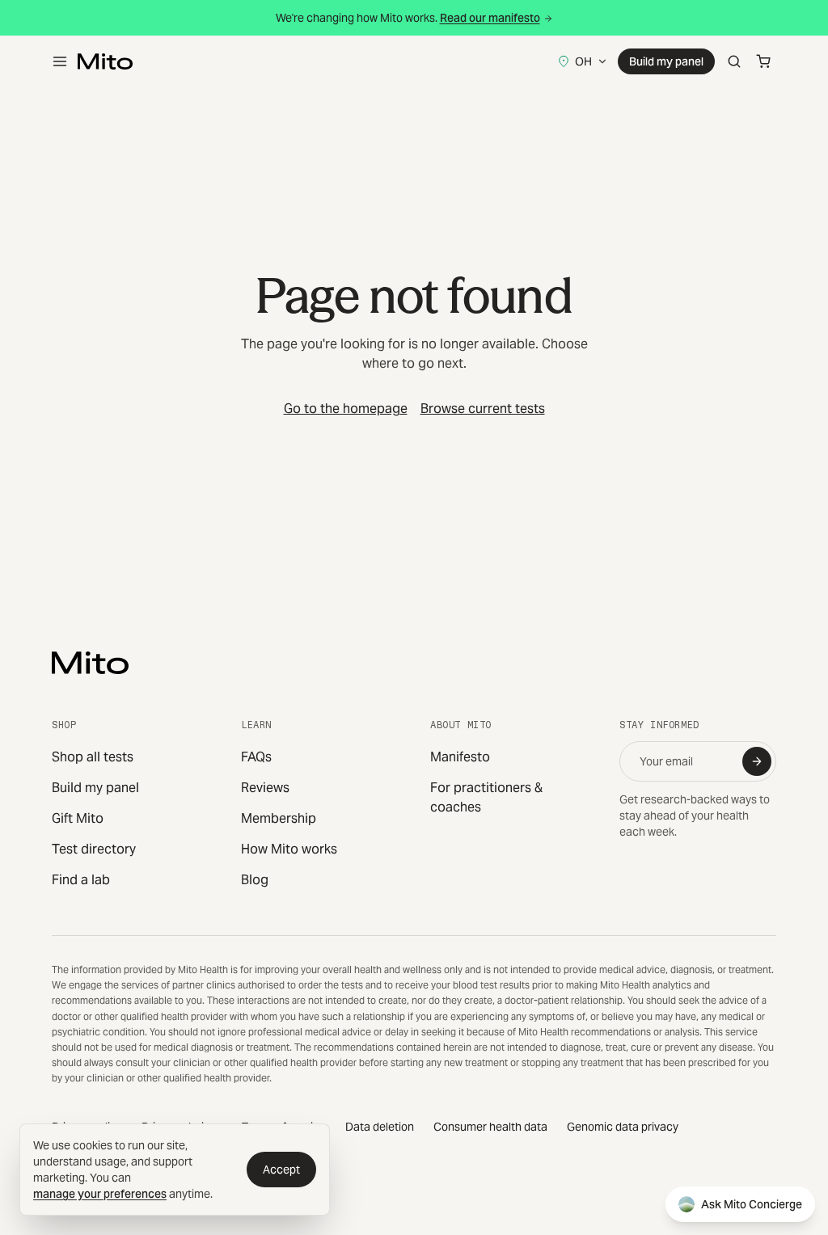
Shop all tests (92, 756)
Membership (278, 818)
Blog (254, 879)
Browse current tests (482, 408)
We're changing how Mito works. (408, 18)
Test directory (94, 849)
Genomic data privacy (622, 1126)
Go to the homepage (346, 408)
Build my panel (666, 61)
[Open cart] (763, 61)
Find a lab (81, 879)
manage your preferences (100, 1194)
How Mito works (289, 849)
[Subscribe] (756, 761)
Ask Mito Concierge (751, 1204)
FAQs (256, 756)
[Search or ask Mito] (734, 61)
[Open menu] (60, 61)
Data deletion (379, 1126)
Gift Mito (78, 818)
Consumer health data (490, 1126)
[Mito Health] (90, 662)
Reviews (265, 787)
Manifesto (460, 756)
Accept (281, 1169)
